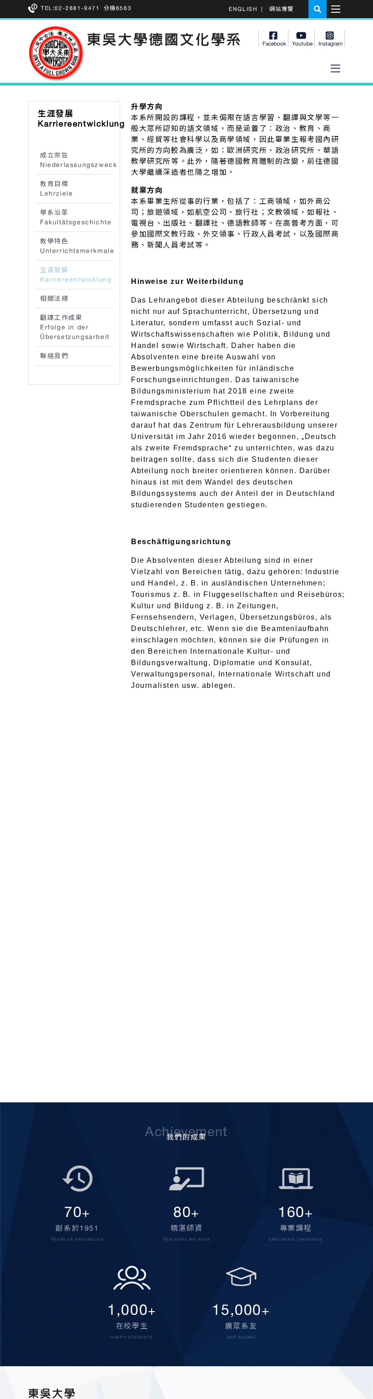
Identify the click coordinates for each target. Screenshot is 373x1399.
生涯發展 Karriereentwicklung (75, 274)
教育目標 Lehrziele (56, 188)
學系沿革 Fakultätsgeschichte (75, 217)
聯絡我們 (54, 355)
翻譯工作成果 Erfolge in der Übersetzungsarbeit (75, 327)
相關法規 (54, 298)
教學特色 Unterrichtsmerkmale (76, 245)
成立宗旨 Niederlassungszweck (76, 160)
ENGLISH (243, 9)
